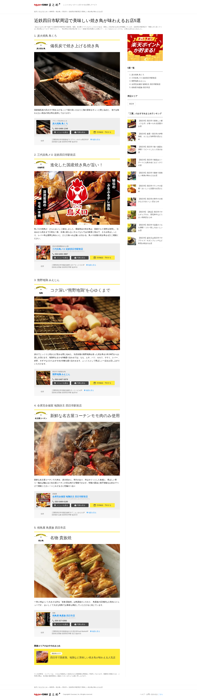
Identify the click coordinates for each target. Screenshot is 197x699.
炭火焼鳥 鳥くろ (137, 75)
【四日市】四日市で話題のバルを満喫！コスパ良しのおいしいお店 (150, 227)
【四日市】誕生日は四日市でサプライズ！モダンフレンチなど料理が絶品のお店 (150, 240)
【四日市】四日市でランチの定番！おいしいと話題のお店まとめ (150, 188)
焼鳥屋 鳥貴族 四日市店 (140, 87)
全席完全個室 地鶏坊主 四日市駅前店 (145, 84)
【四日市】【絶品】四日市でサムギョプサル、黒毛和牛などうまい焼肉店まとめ (150, 214)
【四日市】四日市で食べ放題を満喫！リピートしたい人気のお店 (150, 149)
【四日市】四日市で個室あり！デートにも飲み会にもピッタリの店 (150, 162)
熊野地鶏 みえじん (138, 81)
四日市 (131, 104)
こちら (160, 694)
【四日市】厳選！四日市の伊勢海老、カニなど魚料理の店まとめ (150, 136)
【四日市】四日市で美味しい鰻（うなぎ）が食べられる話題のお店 (150, 123)
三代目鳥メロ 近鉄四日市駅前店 (143, 78)
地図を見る (96, 139)
